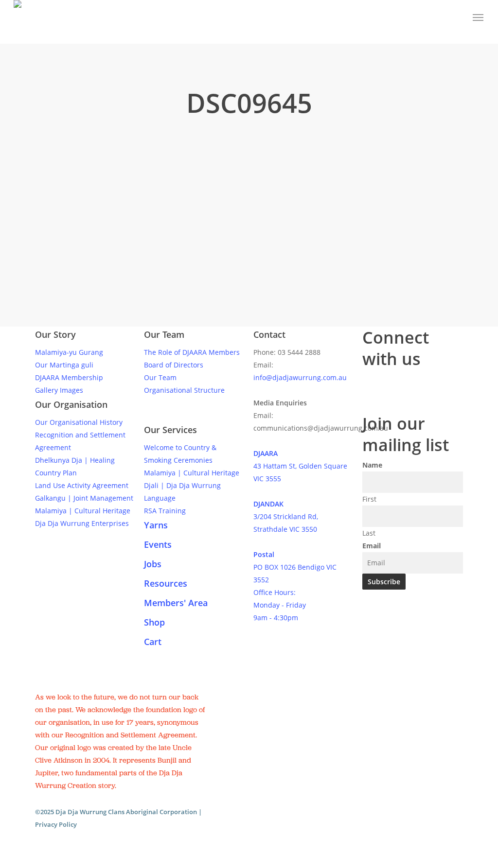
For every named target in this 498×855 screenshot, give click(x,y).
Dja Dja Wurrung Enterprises (82, 523)
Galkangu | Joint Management (84, 498)
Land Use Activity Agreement (81, 485)
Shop (154, 622)
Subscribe (384, 581)
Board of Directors (173, 364)
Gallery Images (59, 390)
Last (368, 533)
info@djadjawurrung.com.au (300, 377)
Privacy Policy (56, 824)
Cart (152, 641)
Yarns (156, 525)
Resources (165, 583)
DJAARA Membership (69, 377)
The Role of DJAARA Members (192, 352)
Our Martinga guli (64, 364)
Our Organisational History (79, 422)
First (369, 499)
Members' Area (176, 603)
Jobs (152, 564)
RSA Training (165, 510)
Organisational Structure (184, 390)
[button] (478, 17)
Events (158, 544)
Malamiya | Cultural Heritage (82, 510)
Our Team (160, 377)
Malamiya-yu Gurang (69, 352)
